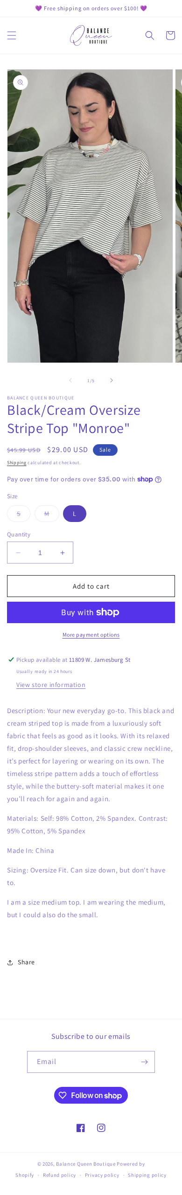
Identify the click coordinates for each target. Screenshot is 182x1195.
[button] (11, 35)
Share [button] (26, 962)
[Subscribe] (144, 1062)
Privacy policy (102, 1175)
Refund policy (59, 1175)
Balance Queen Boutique (85, 1164)
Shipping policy (147, 1175)
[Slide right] (111, 380)
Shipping (17, 463)
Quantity (18, 534)
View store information (50, 684)
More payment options (91, 634)
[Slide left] (70, 380)
